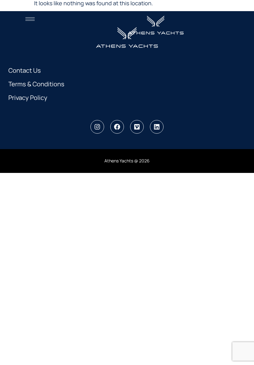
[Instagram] (97, 127)
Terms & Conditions (36, 84)
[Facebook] (117, 127)
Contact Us (24, 70)
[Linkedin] (157, 127)
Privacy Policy (27, 97)
